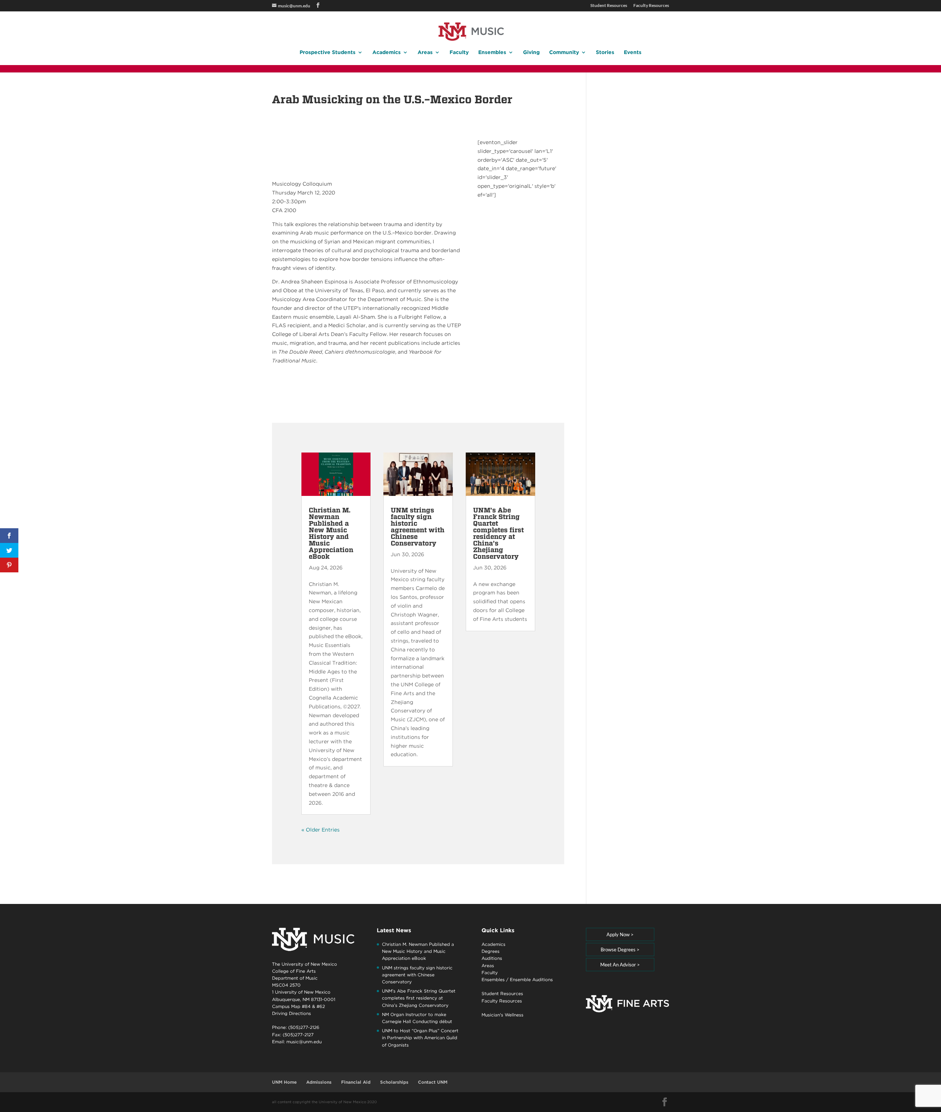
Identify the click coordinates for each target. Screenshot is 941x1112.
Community (564, 52)
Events (632, 52)
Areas (425, 52)
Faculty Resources (651, 5)
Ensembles (492, 52)
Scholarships (394, 1082)
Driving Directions (291, 1013)
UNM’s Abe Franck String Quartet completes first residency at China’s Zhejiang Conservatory (498, 533)
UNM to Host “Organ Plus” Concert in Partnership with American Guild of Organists (420, 1037)
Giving (531, 52)
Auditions (492, 958)
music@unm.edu (304, 1041)
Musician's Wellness (502, 1015)
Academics (386, 52)
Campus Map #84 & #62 (298, 1006)
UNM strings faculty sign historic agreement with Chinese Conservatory (417, 526)
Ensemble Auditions (531, 979)
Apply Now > (620, 934)
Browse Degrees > (620, 949)
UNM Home (284, 1082)
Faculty (459, 52)
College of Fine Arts (294, 971)
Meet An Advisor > (620, 965)
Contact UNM (432, 1082)
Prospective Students (327, 52)
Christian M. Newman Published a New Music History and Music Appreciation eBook (331, 533)
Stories (605, 52)
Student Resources (608, 5)
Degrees (491, 951)
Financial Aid (356, 1082)
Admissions (319, 1082)
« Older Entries (320, 830)
